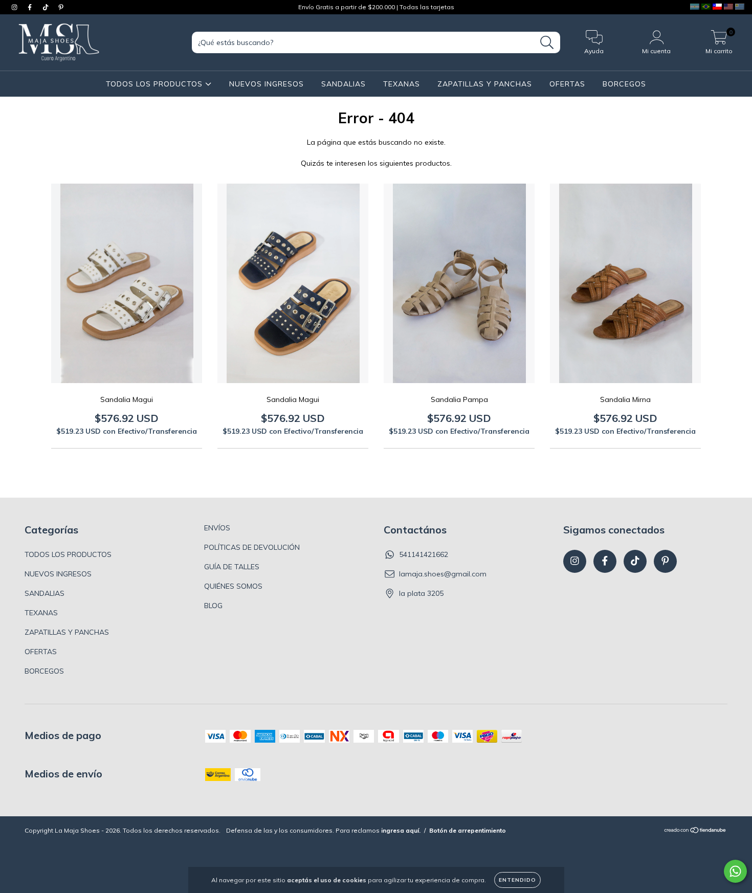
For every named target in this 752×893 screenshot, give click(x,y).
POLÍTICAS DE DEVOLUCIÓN (252, 547)
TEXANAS (401, 83)
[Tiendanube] (695, 831)
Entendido (517, 880)
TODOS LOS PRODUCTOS (155, 83)
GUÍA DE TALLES (231, 566)
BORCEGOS (624, 83)
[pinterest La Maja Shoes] (61, 7)
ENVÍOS (217, 527)
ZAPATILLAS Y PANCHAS (484, 83)
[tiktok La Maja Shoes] (46, 7)
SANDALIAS (343, 83)
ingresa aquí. (401, 830)
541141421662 (423, 554)
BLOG (213, 605)
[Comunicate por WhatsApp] (735, 871)
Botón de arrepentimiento (467, 830)
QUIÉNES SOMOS (233, 586)
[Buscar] (547, 43)
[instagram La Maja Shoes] (15, 7)
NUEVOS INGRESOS (266, 83)
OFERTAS (567, 83)
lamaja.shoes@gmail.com (442, 573)
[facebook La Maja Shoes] (30, 7)
